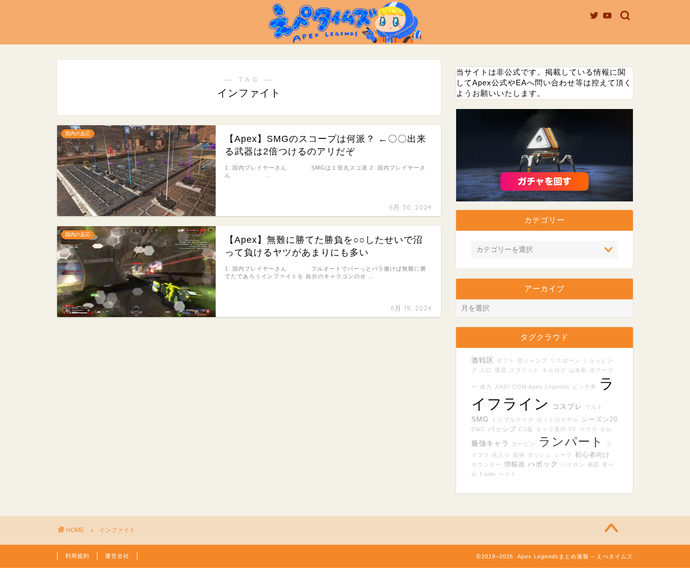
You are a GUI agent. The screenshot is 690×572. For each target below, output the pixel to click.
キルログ (554, 370)
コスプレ (567, 406)
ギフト (506, 360)
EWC (478, 429)
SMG (480, 419)
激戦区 (482, 360)
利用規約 (77, 556)
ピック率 (584, 387)
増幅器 (514, 464)
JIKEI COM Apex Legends (532, 387)
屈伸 (519, 455)
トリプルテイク (512, 420)
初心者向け (592, 454)
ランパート (571, 441)
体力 (486, 387)
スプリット (524, 370)
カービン (524, 444)
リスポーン (565, 360)
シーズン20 (599, 419)
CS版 (526, 429)
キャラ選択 (551, 429)
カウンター (486, 464)
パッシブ (502, 429)
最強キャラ (490, 443)
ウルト (594, 407)
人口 (486, 370)
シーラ (563, 455)
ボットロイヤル (557, 420)
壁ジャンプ (532, 360)
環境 (501, 370)
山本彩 (578, 370)
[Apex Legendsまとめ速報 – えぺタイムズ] (345, 42)
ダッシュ (539, 455)
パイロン (573, 464)
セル (606, 429)
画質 (593, 464)
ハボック (543, 464)
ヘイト (508, 474)
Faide (488, 474)
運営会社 (117, 556)
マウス (588, 429)
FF (573, 429)
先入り (501, 455)
